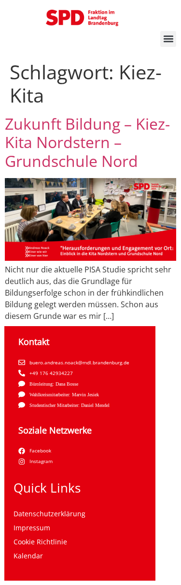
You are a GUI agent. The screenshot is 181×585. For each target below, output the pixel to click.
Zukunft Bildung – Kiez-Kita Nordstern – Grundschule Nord (87, 142)
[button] (168, 39)
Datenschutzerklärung (49, 513)
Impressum (32, 527)
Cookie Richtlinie (40, 541)
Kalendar (28, 555)
